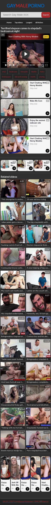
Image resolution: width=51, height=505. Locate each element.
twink (32, 76)
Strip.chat (33, 88)
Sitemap (45, 501)
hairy (42, 71)
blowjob (24, 71)
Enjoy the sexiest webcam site (37, 121)
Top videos (19, 22)
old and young (21, 76)
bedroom (13, 71)
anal (4, 71)
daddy (34, 71)
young (41, 76)
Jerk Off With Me (15, 483)
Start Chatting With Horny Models (23, 36)
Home (9, 22)
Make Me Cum (36, 101)
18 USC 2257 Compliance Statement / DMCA (21, 501)
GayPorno (25, 5)
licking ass (6, 76)
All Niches (39, 22)
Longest (29, 22)
